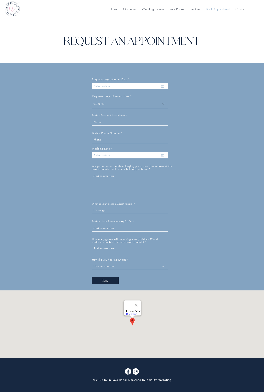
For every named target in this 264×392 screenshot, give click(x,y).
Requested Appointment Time (110, 96)
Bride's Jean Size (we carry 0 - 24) (112, 221)
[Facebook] (128, 371)
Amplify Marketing (158, 380)
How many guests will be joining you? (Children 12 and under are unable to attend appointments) (125, 240)
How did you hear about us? (109, 259)
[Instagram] (136, 371)
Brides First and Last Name (108, 115)
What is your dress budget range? (112, 203)
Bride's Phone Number (106, 133)
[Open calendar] (162, 86)
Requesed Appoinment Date (111, 79)
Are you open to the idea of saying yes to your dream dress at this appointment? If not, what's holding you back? (132, 167)
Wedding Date (102, 148)
